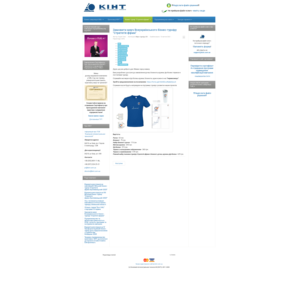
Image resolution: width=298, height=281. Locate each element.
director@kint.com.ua (92, 171)
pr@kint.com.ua (90, 168)
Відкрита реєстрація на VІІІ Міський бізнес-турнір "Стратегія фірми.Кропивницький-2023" (96, 195)
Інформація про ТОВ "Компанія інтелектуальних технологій (95, 134)
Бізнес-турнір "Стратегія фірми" (137, 19)
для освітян (121, 60)
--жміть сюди (198, 10)
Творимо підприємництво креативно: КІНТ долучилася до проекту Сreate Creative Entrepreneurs (96, 239)
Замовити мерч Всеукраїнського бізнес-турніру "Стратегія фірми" (94, 214)
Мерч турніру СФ (141, 37)
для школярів (122, 48)
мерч (119, 62)
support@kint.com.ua (202, 52)
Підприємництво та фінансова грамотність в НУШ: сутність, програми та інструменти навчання (95, 221)
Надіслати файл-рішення (185, 5)
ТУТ (100, 119)
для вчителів (122, 53)
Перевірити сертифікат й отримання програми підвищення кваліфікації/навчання (202, 69)
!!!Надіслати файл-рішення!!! (202, 94)
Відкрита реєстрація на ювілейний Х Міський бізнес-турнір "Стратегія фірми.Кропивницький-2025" (96, 187)
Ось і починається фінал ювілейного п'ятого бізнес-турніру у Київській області (95, 202)
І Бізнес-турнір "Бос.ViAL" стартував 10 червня (94, 208)
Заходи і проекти (184, 19)
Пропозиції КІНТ (114, 19)
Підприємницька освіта (163, 19)
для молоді (121, 57)
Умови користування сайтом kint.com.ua (149, 264)
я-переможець (122, 64)
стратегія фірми (123, 46)
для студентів (122, 50)
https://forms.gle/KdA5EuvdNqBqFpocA (161, 82)
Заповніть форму (202, 46)
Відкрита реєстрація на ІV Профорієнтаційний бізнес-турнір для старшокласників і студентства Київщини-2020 (96, 230)
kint (119, 43)
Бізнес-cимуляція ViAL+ (93, 19)
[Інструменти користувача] (184, 37)
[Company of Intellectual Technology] (105, 7)
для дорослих (122, 55)
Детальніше (94, 119)
